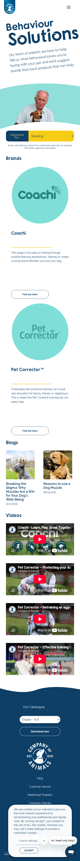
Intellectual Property (40, 795)
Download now (40, 731)
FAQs (40, 778)
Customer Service (40, 786)
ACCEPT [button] (29, 850)
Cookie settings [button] (28, 840)
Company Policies (40, 803)
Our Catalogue (34, 707)
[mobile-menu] (68, 7)
